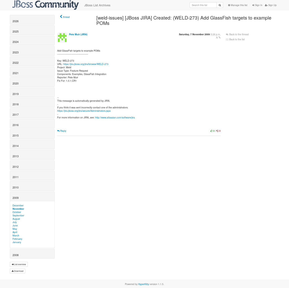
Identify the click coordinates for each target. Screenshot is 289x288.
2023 (16, 52)
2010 (16, 187)
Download (18, 270)
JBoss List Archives (97, 5)
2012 (16, 167)
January (17, 242)
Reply (63, 130)
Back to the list (237, 39)
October (17, 212)
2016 (16, 125)
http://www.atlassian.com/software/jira (115, 117)
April (15, 232)
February (17, 238)
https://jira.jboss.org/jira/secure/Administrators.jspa (84, 110)
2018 (16, 104)
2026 (16, 21)
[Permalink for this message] (220, 37)
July (15, 222)
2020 (16, 83)
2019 (16, 94)
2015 (16, 135)
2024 (16, 42)
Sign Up (272, 5)
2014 (16, 146)
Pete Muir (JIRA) (78, 34)
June (15, 225)
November (18, 208)
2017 (16, 115)
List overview (20, 264)
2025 (16, 31)
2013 (16, 156)
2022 (16, 63)
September (18, 215)
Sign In (258, 5)
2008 (16, 255)
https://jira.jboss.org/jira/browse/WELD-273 (85, 64)
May (15, 228)
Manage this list (238, 5)
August (16, 218)
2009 (16, 198)
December (18, 205)
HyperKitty (143, 284)
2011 (16, 177)
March (16, 235)
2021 (16, 73)
